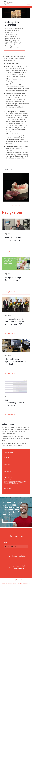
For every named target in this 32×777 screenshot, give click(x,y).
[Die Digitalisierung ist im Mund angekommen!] (16, 263)
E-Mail (6, 458)
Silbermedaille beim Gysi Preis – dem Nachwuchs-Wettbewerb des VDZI (15, 321)
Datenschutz (19, 580)
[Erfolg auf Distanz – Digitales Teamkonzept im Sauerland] (16, 345)
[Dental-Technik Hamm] (9, 3)
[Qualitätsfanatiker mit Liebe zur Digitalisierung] (16, 224)
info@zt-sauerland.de (19, 556)
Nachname (7, 471)
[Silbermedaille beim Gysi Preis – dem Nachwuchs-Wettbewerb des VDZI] (16, 304)
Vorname (7, 464)
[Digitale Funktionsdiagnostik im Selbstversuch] (16, 386)
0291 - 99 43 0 (19, 536)
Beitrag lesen (9, 252)
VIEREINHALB (26, 583)
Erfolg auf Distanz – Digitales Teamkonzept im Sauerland (15, 361)
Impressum (12, 580)
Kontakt (8, 520)
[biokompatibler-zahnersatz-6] (16, 187)
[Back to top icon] (29, 774)
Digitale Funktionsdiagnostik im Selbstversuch (14, 402)
